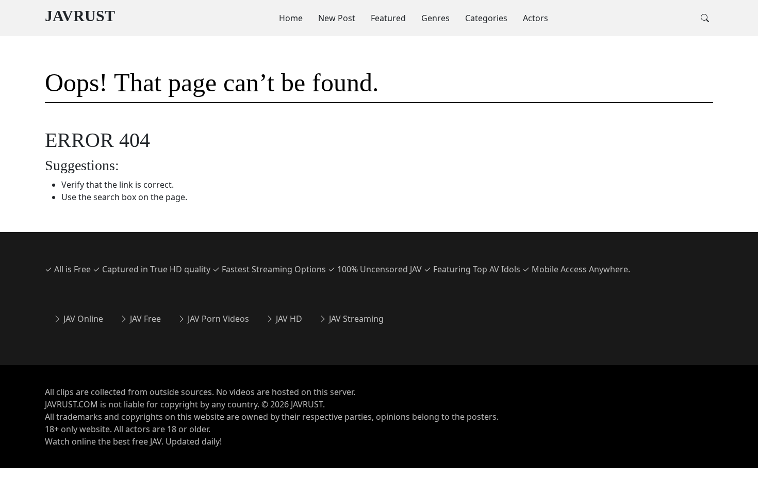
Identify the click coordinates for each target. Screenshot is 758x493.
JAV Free (144, 318)
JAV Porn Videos (217, 318)
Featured (388, 18)
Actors (535, 18)
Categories (486, 18)
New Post (336, 18)
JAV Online (82, 318)
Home (291, 18)
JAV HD (288, 318)
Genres (435, 18)
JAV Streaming (355, 318)
